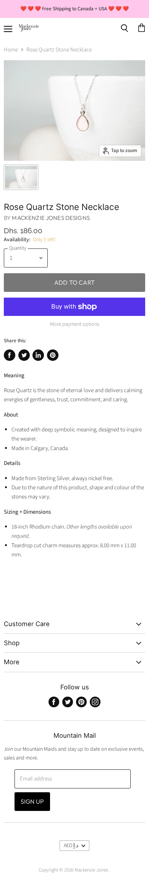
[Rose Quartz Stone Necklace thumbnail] (21, 177)
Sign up (32, 801)
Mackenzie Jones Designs (50, 217)
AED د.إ (71, 845)
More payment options (74, 324)
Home (11, 49)
